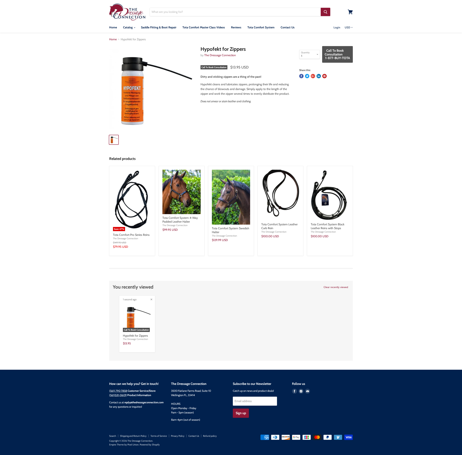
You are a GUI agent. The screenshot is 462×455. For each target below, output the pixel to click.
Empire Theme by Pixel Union (124, 444)
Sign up (241, 413)
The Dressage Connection (220, 55)
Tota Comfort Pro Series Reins (131, 235)
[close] (151, 299)
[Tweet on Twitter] (307, 76)
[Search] (325, 12)
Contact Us (288, 27)
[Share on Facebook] (301, 76)
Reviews (236, 27)
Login (337, 27)
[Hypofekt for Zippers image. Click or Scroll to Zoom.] (152, 89)
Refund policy (210, 435)
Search (112, 435)
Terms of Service (159, 435)
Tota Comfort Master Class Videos (203, 27)
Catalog (128, 27)
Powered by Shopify (150, 444)
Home (113, 27)
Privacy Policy (177, 435)
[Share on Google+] (313, 76)
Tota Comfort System (260, 27)
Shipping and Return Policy (133, 435)
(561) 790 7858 (118, 390)
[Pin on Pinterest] (324, 76)
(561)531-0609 (118, 395)
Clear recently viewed (336, 287)
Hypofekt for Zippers (135, 335)
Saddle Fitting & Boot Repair (158, 27)
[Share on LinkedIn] (319, 76)
